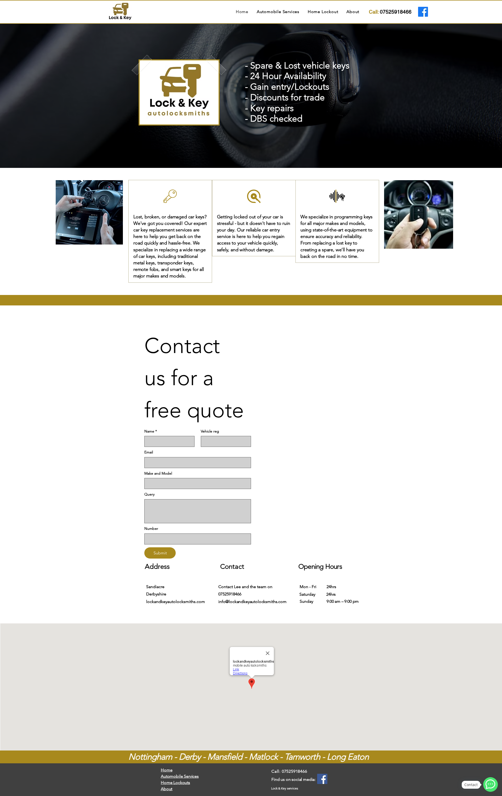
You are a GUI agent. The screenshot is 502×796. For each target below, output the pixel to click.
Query (149, 494)
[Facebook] (423, 12)
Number (151, 528)
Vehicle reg (210, 431)
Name (150, 431)
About (166, 788)
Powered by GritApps (485, 793)
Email (148, 452)
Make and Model (158, 473)
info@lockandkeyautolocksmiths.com (252, 601)
